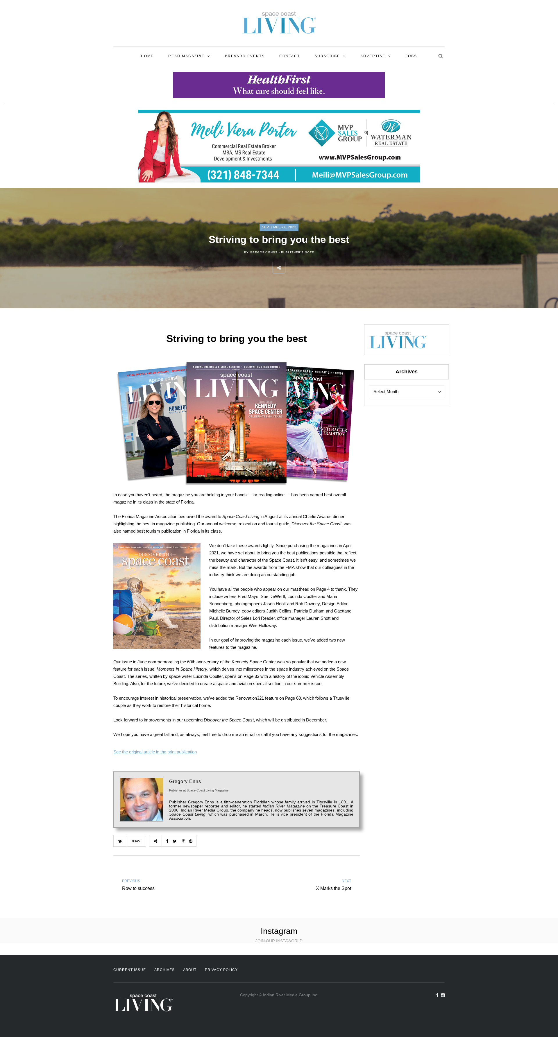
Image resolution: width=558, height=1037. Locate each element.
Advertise (372, 56)
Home (147, 56)
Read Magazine (186, 56)
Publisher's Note (297, 252)
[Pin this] (329, 267)
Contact (289, 56)
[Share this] (291, 267)
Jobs (411, 56)
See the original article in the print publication (155, 751)
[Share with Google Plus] (317, 267)
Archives (164, 970)
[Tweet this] (304, 267)
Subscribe (327, 56)
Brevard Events (245, 56)
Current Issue (129, 970)
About (189, 970)
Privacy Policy (221, 970)
